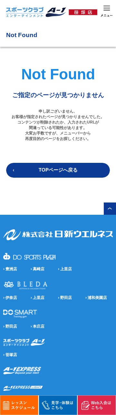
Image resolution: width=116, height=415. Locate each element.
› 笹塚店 (10, 354)
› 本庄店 (37, 326)
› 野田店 (65, 297)
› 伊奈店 (10, 297)
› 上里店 (65, 269)
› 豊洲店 (10, 269)
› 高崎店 (37, 269)
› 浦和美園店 (96, 297)
